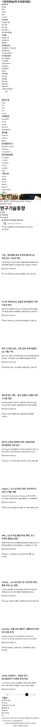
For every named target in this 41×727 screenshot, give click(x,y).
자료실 (9, 204)
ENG (5, 91)
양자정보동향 (4, 215)
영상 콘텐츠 (3, 204)
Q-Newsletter (20, 201)
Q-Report (28, 201)
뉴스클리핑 (11, 201)
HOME (3, 212)
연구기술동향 (4, 201)
